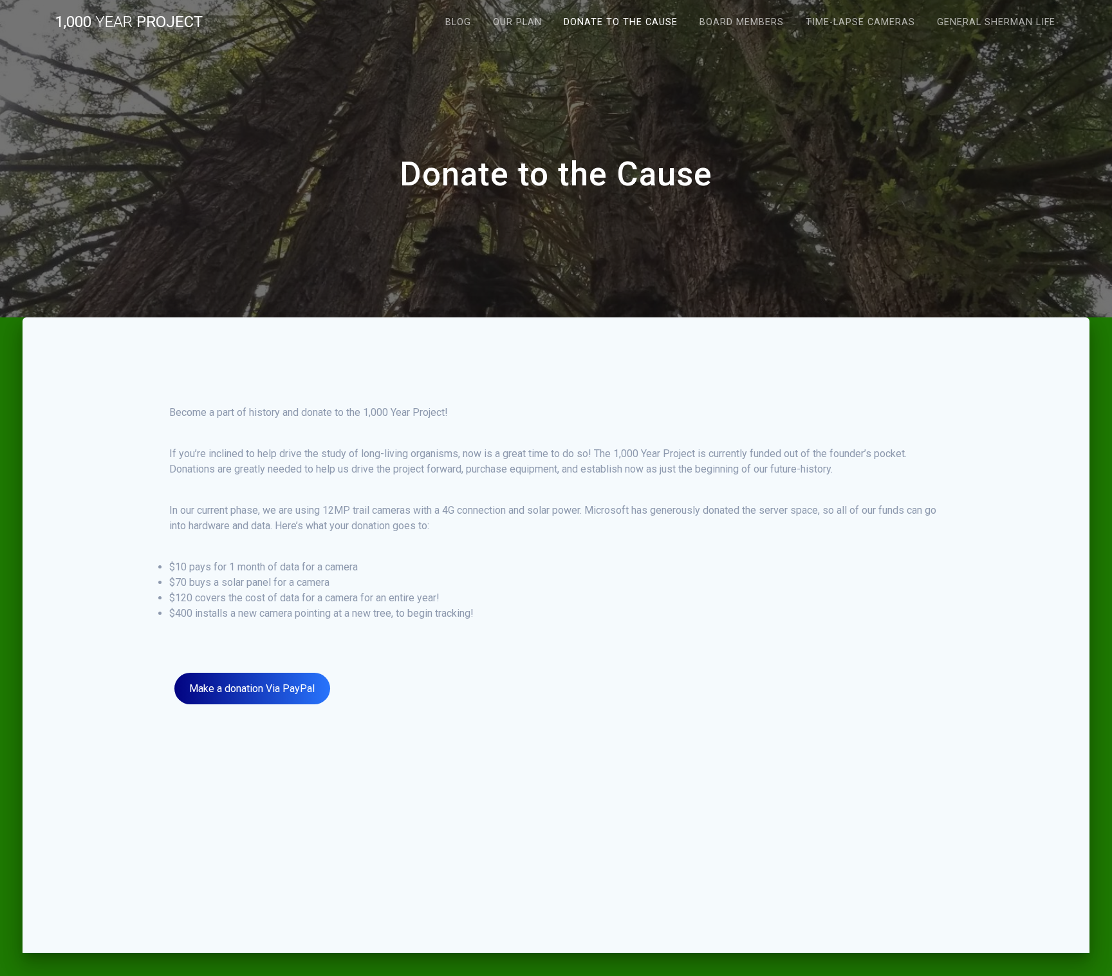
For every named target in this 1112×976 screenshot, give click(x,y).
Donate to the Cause (621, 22)
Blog (458, 22)
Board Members (742, 22)
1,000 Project (129, 22)
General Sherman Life (996, 22)
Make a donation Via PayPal (252, 688)
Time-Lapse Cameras (860, 22)
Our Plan (517, 22)
